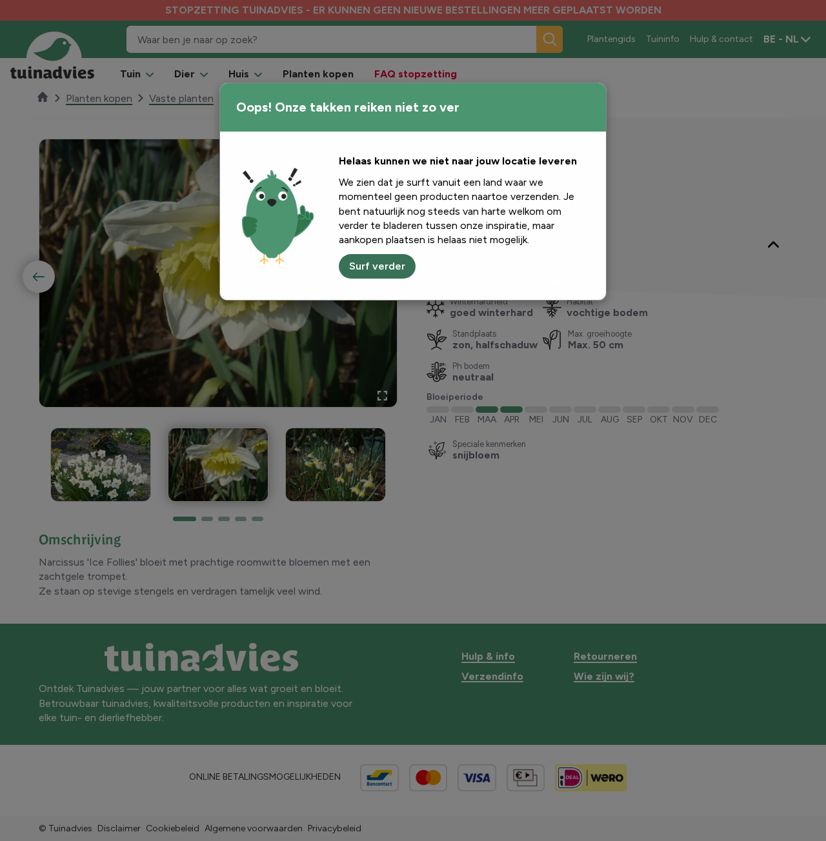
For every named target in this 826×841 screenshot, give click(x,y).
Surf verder (377, 266)
